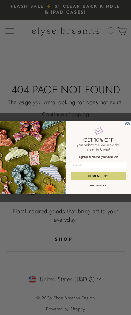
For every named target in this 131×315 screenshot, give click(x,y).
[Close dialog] (127, 124)
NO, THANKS (98, 185)
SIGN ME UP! (98, 176)
